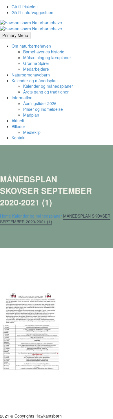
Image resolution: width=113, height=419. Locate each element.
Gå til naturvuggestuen (32, 12)
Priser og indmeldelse (43, 109)
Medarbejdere (36, 69)
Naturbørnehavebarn (31, 75)
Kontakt (18, 138)
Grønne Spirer (36, 63)
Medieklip (32, 132)
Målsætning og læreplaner (47, 57)
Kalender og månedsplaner (48, 86)
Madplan (31, 115)
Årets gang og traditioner (46, 92)
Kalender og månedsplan (35, 80)
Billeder (18, 126)
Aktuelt (18, 121)
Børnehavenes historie (43, 52)
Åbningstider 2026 (40, 103)
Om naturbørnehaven (31, 46)
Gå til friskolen (25, 7)
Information (22, 97)
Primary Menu (15, 35)
